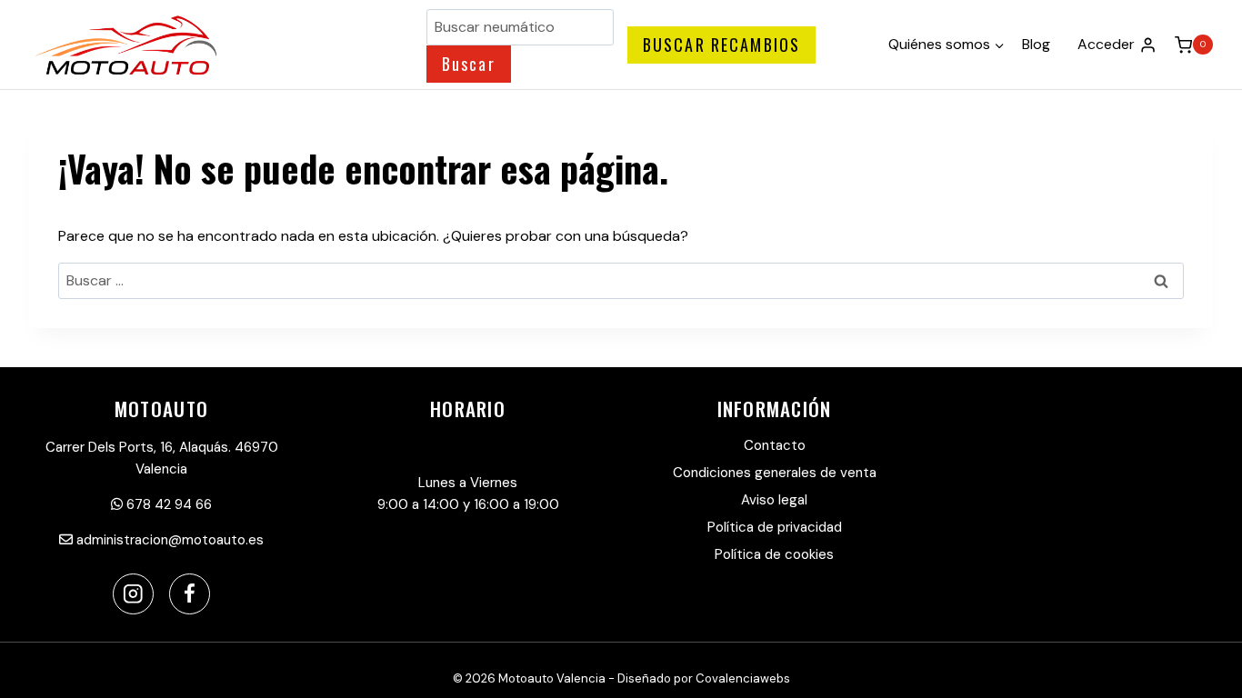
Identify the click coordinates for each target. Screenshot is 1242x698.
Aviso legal (774, 500)
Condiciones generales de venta (774, 473)
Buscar (469, 63)
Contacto (775, 445)
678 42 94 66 (167, 504)
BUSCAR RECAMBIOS (722, 44)
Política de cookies (774, 554)
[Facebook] (189, 593)
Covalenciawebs (743, 678)
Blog (1036, 44)
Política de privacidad (774, 527)
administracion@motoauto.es (168, 540)
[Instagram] (133, 593)
